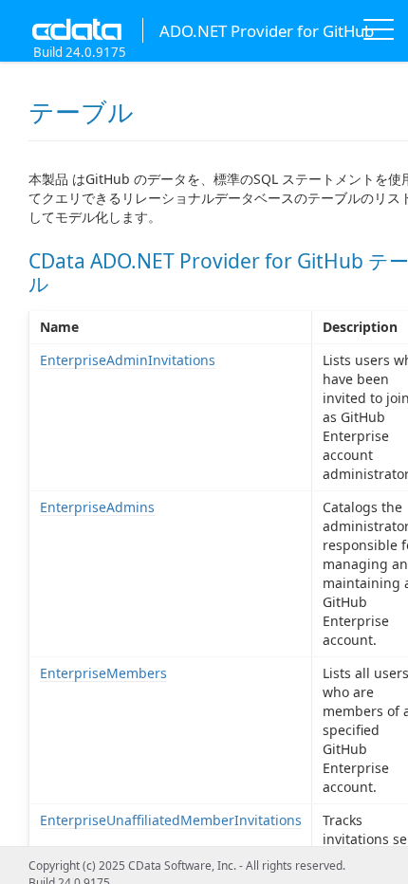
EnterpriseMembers (103, 673)
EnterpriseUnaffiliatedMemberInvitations (171, 820)
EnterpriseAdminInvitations (127, 360)
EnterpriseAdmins (97, 507)
